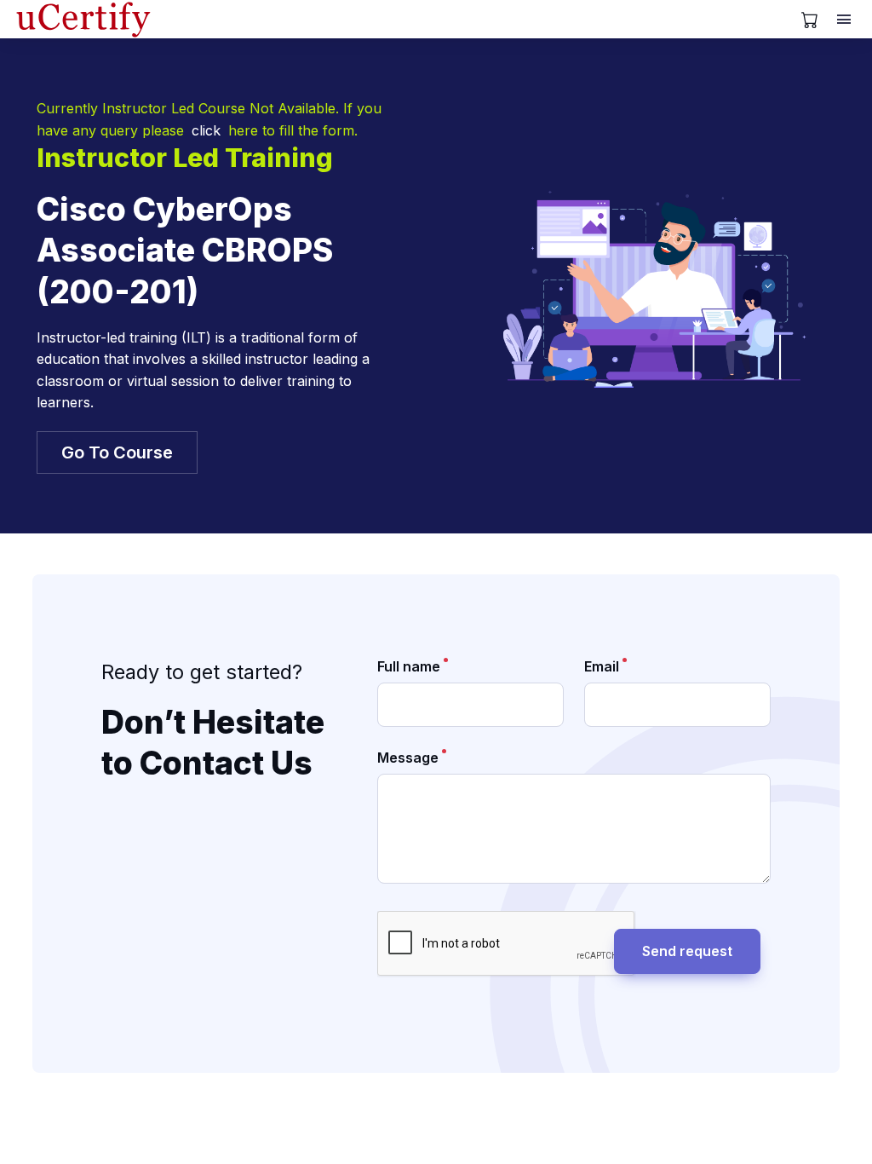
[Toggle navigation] (845, 19)
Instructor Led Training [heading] (185, 157)
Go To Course (117, 452)
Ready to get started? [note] (201, 672)
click (206, 130)
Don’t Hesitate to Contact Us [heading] (212, 743)
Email (601, 666)
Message (408, 757)
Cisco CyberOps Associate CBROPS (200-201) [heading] (185, 250)
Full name (408, 666)
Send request (687, 950)
